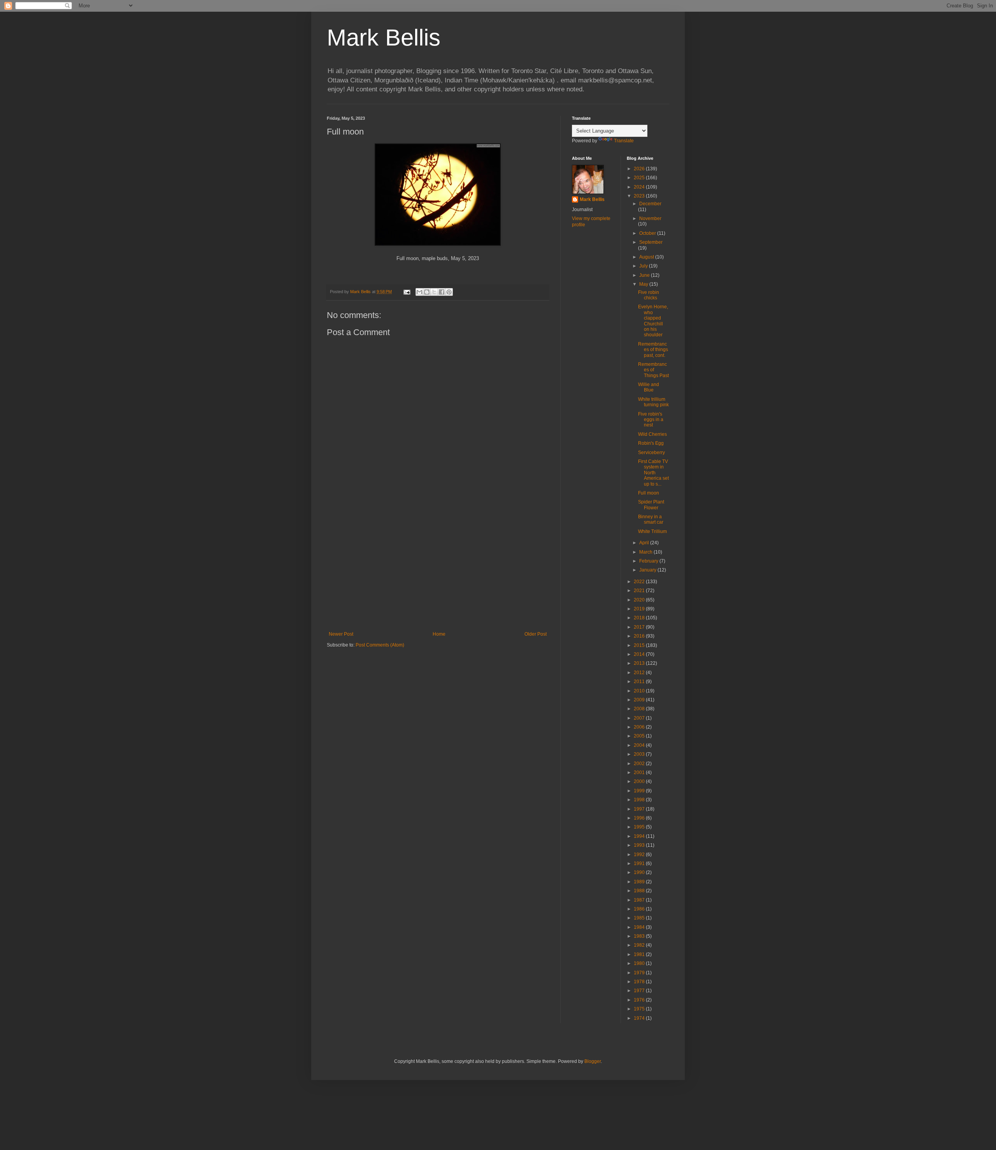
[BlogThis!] (427, 292)
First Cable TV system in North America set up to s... (653, 473)
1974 (640, 1018)
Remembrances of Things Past (653, 370)
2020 (640, 600)
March (646, 552)
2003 (640, 754)
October (648, 233)
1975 (640, 1009)
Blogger (592, 1061)
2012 (640, 672)
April (644, 542)
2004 (640, 745)
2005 (640, 736)
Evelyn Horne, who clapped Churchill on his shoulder (653, 320)
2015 (640, 645)
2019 (640, 609)
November (650, 218)
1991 (640, 863)
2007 (640, 718)
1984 (640, 927)
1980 (640, 963)
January (648, 570)
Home (439, 634)
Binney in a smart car (650, 519)
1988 (640, 890)
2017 (640, 627)
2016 (640, 636)
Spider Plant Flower (651, 504)
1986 (640, 909)
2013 (640, 663)
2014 (640, 654)
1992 (640, 854)
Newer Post (341, 634)
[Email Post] (407, 291)
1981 (640, 954)
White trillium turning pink (653, 402)
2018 (640, 617)
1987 (640, 900)
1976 (640, 1000)
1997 (640, 809)
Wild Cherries (652, 434)
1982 (640, 945)
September (651, 242)
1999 (640, 790)
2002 (640, 763)
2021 (640, 590)
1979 (640, 972)
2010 (640, 691)
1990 (640, 872)
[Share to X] (434, 292)
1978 (640, 981)
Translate (624, 140)
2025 (640, 177)
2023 (640, 196)
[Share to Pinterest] (449, 292)
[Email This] (419, 292)
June (645, 275)
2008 (640, 708)
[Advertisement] (438, 567)
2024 (640, 187)
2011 (640, 681)
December (650, 203)
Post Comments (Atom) (380, 645)
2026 (640, 168)
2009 (640, 700)
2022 (640, 581)
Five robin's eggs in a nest (650, 419)
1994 (640, 836)
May (644, 284)
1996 (640, 818)
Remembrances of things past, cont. (653, 349)
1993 (640, 845)
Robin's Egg (651, 443)
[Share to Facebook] (441, 292)
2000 (640, 781)
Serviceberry (651, 452)
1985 (640, 918)
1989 (640, 881)
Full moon (648, 493)
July (644, 266)
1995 (640, 827)
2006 (640, 727)
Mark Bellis (383, 37)
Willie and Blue (648, 387)
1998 (640, 799)
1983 (640, 936)
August (647, 257)
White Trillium (652, 531)
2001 (640, 772)
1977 (640, 990)
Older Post (535, 634)
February (649, 561)
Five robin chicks (648, 295)
